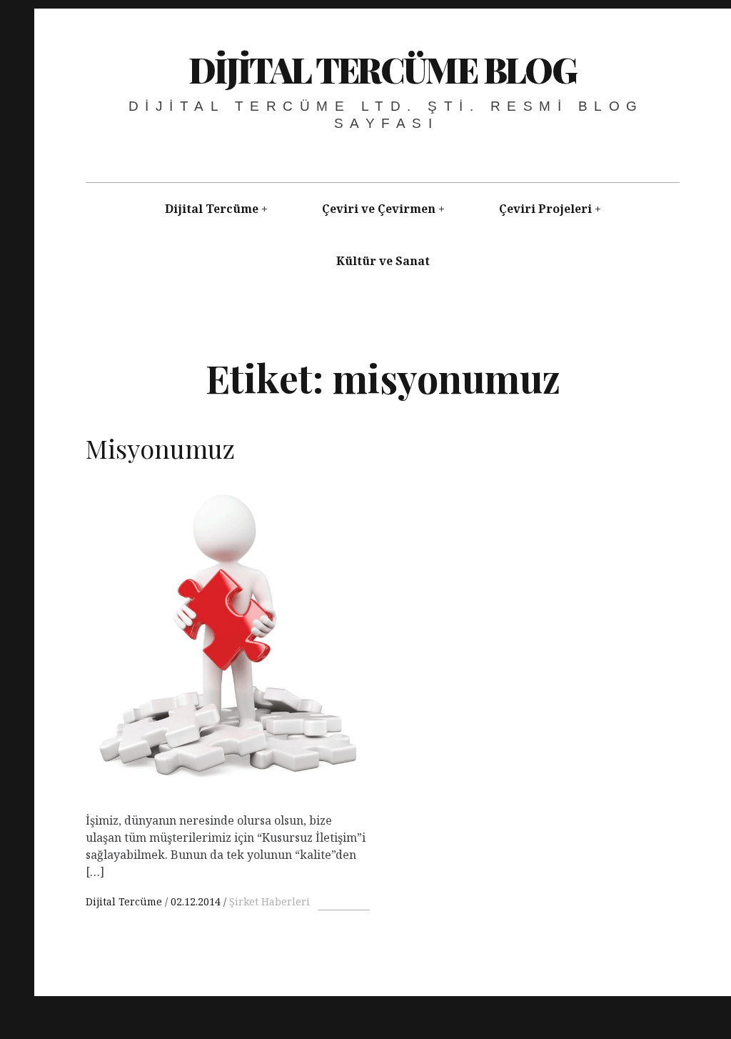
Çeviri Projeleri (545, 209)
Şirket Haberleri (269, 901)
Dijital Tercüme (211, 209)
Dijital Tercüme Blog (382, 69)
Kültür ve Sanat (383, 261)
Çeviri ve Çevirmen (378, 209)
